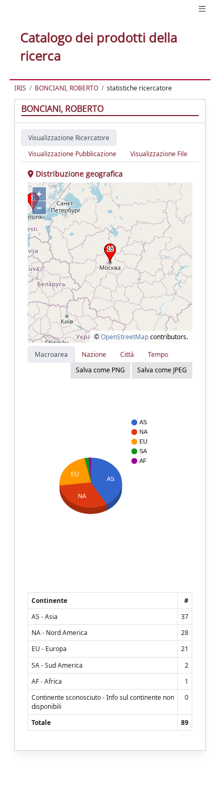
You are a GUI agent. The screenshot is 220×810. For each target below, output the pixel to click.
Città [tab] (127, 354)
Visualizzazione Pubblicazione (72, 153)
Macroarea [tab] (51, 354)
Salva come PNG (100, 370)
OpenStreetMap (124, 336)
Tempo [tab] (158, 354)
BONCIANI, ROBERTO (66, 88)
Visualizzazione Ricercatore (68, 137)
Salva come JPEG (162, 370)
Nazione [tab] (94, 354)
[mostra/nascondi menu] (202, 9)
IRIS (20, 88)
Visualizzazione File (158, 153)
